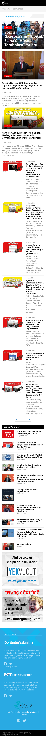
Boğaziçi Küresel (31, 712)
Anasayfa (6, 8)
